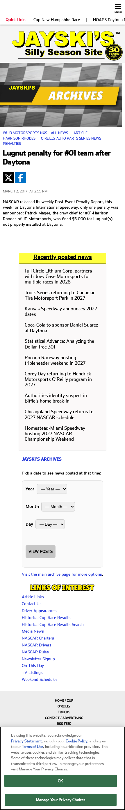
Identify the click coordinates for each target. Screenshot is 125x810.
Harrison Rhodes (19, 138)
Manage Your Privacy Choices (60, 800)
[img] (62, 46)
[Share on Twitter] (8, 177)
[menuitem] (62, 700)
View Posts (40, 551)
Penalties (12, 144)
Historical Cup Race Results (46, 617)
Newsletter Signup (38, 659)
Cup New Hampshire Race (56, 19)
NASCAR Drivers (36, 645)
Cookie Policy (77, 741)
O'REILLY (64, 706)
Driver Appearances (39, 610)
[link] (62, 46)
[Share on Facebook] (20, 177)
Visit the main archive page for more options (62, 574)
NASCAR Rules (35, 652)
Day (29, 524)
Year (30, 489)
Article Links (33, 596)
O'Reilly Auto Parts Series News (71, 138)
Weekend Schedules (40, 679)
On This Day (33, 665)
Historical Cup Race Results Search (53, 624)
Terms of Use (32, 746)
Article (81, 133)
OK (60, 781)
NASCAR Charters (38, 638)
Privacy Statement (26, 741)
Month (32, 506)
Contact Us (32, 603)
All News (59, 133)
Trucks (64, 712)
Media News (33, 631)
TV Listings (32, 672)
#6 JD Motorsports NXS (25, 133)
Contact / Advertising (64, 718)
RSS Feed (64, 724)
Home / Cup (64, 701)
